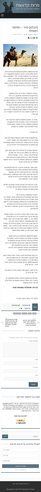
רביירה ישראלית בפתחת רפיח (25, 287)
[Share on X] (29, 38)
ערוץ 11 (24, 313)
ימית (34, 313)
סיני (30, 313)
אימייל (35, 367)
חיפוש (5, 436)
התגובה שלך (33, 341)
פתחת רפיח (17, 313)
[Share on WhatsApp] (34, 38)
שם (36, 359)
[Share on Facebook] (37, 38)
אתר (36, 375)
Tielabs (32, 489)
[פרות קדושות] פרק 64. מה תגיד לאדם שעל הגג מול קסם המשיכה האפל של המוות (11, 323)
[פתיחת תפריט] (2, 15)
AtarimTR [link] (18, 489)
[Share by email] (31, 38)
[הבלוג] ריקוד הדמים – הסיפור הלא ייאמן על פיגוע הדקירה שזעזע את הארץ (29, 322)
